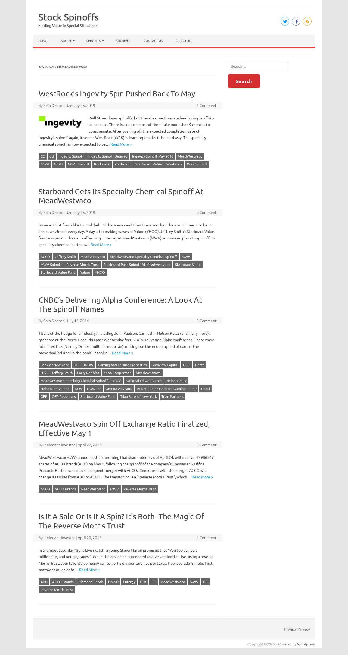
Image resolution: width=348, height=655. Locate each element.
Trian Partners (172, 396)
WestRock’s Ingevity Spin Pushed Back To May (117, 93)
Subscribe (184, 40)
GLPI (187, 364)
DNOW (87, 364)
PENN (141, 388)
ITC (153, 581)
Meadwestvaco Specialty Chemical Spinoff (143, 256)
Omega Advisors (118, 388)
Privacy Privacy (297, 628)
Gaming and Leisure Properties (122, 364)
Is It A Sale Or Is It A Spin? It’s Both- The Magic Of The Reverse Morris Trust (121, 521)
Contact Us (153, 40)
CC (43, 156)
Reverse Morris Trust (82, 264)
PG (205, 581)
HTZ (44, 372)
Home (43, 40)
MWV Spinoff (51, 264)
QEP (44, 396)
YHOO (100, 272)
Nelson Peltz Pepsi (55, 388)
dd (51, 156)
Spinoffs (93, 40)
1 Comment (207, 105)
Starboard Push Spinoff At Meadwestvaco (137, 264)
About (66, 40)
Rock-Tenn (102, 164)
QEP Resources (64, 396)
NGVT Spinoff (78, 164)
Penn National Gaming (168, 388)
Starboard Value (148, 164)
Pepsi (205, 388)
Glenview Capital (164, 364)
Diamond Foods (91, 581)
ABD (44, 581)
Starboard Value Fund (58, 272)
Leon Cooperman (117, 372)
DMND (113, 581)
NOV (78, 388)
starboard (123, 164)
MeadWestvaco (190, 156)
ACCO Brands (65, 489)
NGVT (58, 164)
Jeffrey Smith (65, 256)
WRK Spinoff (197, 164)
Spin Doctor (54, 105)
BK (75, 364)
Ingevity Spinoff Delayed (108, 156)
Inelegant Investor (59, 444)
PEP (193, 388)
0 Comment (207, 212)
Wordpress (306, 644)
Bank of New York (55, 364)
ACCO (45, 256)
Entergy (129, 581)
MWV (45, 164)
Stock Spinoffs (68, 16)
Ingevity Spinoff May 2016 (152, 156)
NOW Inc (94, 388)
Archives (123, 40)
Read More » (121, 144)
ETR (143, 581)
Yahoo (85, 272)
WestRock (174, 164)
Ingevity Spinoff (71, 156)
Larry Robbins (88, 372)
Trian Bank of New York (138, 396)
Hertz (199, 364)
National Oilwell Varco (144, 380)
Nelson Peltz (176, 380)
